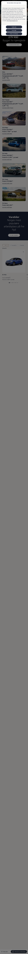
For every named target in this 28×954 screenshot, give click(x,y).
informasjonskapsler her (12, 20)
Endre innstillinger (14, 33)
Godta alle (14, 27)
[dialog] (14, 477)
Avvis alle (14, 30)
